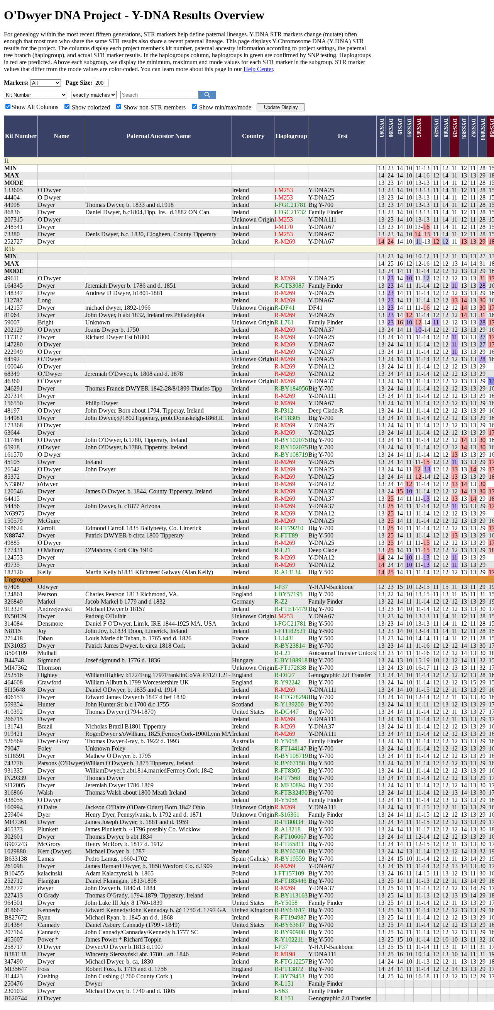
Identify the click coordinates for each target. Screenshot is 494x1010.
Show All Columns (35, 107)
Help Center (258, 69)
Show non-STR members (155, 107)
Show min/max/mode (225, 107)
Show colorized (91, 107)
